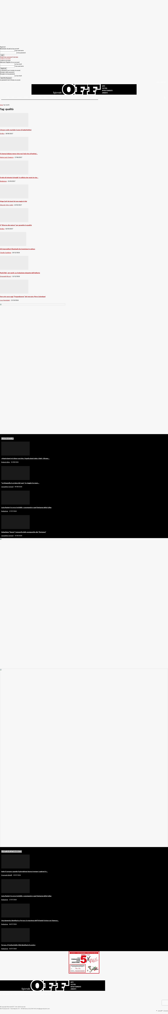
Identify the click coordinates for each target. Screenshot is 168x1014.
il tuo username (19, 50)
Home (1, 105)
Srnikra (2, 134)
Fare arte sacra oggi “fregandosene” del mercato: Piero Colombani (23, 297)
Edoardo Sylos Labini (6, 205)
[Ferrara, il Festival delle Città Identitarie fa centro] (15, 941)
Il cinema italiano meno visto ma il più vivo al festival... (19, 154)
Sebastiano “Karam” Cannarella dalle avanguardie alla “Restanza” (23, 532)
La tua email (18, 64)
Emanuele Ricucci (5, 276)
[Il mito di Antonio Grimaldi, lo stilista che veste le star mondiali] (14, 174)
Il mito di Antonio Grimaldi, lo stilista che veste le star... (19, 178)
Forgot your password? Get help (9, 57)
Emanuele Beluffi (6, 875)
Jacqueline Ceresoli (7, 487)
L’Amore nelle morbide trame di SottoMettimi (15, 130)
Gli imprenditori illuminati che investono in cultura (17, 249)
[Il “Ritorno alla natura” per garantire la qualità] (14, 221)
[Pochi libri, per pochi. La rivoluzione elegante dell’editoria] (14, 269)
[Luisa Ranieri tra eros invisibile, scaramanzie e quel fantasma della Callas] (15, 504)
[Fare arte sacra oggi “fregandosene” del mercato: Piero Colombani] (14, 293)
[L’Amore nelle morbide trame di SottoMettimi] (14, 126)
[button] (165, 97)
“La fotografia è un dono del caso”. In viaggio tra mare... (20, 483)
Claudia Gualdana (5, 253)
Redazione (3, 181)
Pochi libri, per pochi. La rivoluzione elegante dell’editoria (20, 273)
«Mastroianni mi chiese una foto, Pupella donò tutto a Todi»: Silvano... (25, 458)
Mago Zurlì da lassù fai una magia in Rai (13, 201)
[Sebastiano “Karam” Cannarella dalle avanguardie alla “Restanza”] (15, 528)
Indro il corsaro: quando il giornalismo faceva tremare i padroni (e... (24, 871)
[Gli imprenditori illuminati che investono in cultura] (13, 245)
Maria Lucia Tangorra (6, 157)
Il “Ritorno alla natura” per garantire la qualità (16, 225)
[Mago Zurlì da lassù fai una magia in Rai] (14, 198)
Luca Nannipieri (5, 300)
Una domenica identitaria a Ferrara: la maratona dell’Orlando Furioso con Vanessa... (30, 921)
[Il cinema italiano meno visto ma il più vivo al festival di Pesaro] (14, 150)
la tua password (21, 53)
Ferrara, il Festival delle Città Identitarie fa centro (18, 945)
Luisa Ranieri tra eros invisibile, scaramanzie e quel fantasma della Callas (26, 507)
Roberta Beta (5, 462)
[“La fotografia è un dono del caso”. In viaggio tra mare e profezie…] (15, 479)
